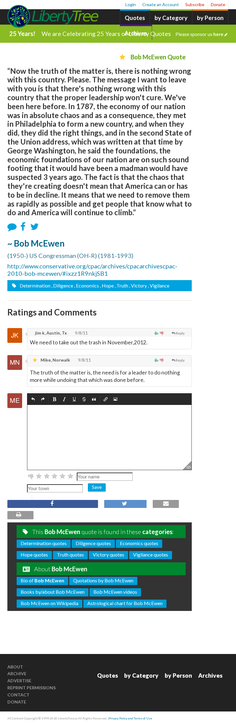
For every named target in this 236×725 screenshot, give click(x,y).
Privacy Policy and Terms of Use (130, 718)
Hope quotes (34, 554)
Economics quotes (139, 543)
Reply (180, 333)
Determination (34, 285)
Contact (18, 694)
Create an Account (160, 4)
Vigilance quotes (150, 554)
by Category (171, 17)
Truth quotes (70, 554)
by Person (210, 17)
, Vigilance (158, 285)
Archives (210, 675)
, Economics (86, 285)
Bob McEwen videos (115, 592)
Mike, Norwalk (55, 359)
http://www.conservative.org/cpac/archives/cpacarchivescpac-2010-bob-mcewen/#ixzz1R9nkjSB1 (92, 269)
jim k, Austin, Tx (50, 332)
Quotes (135, 17)
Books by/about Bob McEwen (53, 592)
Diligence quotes (93, 543)
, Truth (121, 285)
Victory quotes (108, 554)
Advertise (19, 680)
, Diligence (62, 285)
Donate (218, 4)
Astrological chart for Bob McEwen (125, 603)
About (15, 666)
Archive (16, 673)
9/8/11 (81, 332)
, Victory (138, 285)
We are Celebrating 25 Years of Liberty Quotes (132, 33)
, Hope (107, 285)
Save (97, 487)
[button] (33, 399)
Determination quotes (44, 543)
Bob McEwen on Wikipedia (49, 603)
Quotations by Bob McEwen (103, 580)
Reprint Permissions (31, 687)
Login (130, 4)
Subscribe (194, 4)
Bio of (42, 580)
